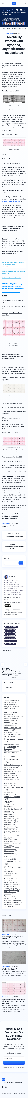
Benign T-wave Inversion (12, 710)
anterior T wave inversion (10, 704)
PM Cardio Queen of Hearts (13, 810)
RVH (6, 845)
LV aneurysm (10, 779)
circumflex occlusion (9, 716)
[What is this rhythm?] (14, 957)
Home (3, 28)
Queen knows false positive (11, 835)
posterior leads (9, 814)
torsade (16, 878)
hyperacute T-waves (13, 740)
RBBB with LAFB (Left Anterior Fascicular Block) (11, 840)
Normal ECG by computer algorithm (12, 796)
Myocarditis (8, 792)
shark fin (18, 847)
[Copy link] (16, 526)
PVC (6, 834)
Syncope (8, 871)
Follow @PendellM (10, 629)
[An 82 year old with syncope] (14, 535)
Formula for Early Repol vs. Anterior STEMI (13, 735)
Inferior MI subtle (10, 752)
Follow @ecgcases (10, 638)
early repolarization (10, 723)
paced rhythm (9, 805)
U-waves (8, 884)
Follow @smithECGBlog (11, 626)
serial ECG (9, 847)
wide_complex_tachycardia (13, 900)
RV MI (11, 845)
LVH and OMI (8, 781)
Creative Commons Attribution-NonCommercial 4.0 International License (13, 612)
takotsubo (8, 875)
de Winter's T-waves (11, 718)
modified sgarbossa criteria (13, 789)
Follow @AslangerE (10, 635)
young (17, 904)
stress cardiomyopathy (10, 853)
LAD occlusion (11, 760)
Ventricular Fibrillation (10, 888)
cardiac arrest (12, 712)
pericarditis (8, 806)
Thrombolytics (8, 878)
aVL (6, 708)
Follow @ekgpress (10, 632)
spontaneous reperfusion (11, 849)
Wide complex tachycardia (10, 897)
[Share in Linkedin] (13, 526)
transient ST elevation (10, 882)
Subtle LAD (10, 859)
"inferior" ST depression (12, 700)
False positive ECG (11, 732)
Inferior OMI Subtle (9, 754)
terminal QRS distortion (10, 877)
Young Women (9, 906)
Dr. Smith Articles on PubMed (13, 602)
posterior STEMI (10, 820)
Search (6, 558)
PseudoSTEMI (10, 830)
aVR (12, 708)
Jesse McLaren (19, 672)
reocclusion (7, 843)
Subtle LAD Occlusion (13, 863)
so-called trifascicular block (11, 201)
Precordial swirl (11, 822)
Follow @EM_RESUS (10, 643)
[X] (5, 1087)
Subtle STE (7, 866)
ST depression (11, 851)
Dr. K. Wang (8, 722)
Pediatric (18, 804)
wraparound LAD (9, 904)
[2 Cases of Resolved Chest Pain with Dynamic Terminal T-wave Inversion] (14, 988)
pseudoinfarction (10, 826)
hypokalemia (9, 749)
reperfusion (16, 843)
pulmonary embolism (12, 832)
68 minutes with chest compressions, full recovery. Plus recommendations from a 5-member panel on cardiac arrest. (13, 285)
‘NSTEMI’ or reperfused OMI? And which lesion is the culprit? (8, 672)
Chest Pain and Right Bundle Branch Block (11, 277)
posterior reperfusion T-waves (12, 818)
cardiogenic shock (9, 714)
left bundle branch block (10, 775)
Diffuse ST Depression (10, 720)
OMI (9, 802)
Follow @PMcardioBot (10, 641)
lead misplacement (10, 773)
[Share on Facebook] (10, 526)
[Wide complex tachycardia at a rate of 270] (14, 546)
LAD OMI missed (9, 769)
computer (19, 716)
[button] (3, 3)
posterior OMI (11, 816)
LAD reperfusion (8, 771)
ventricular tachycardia (12, 890)
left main (8, 777)
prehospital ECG (9, 824)
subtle (7, 857)
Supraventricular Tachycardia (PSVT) (13, 868)
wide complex (8, 894)
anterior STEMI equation (10, 702)
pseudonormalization (11, 828)
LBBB (17, 771)
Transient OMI (8, 880)
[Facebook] (2, 1087)
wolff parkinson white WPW (13, 902)
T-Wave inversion (10, 873)
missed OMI (10, 784)
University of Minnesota (14, 594)
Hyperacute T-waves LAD (12, 744)
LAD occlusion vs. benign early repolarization (13, 766)
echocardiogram (10, 725)
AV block (18, 706)
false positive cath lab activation (12, 729)
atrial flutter (9, 706)
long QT (16, 777)
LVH (19, 779)
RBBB (8, 838)
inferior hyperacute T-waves (13, 751)
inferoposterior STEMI (10, 756)
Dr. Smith (12, 576)
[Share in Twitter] (7, 526)
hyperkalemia (11, 747)
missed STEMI (9, 785)
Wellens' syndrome (11, 892)
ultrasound (16, 884)
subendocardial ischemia (11, 854)
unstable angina (10, 886)
